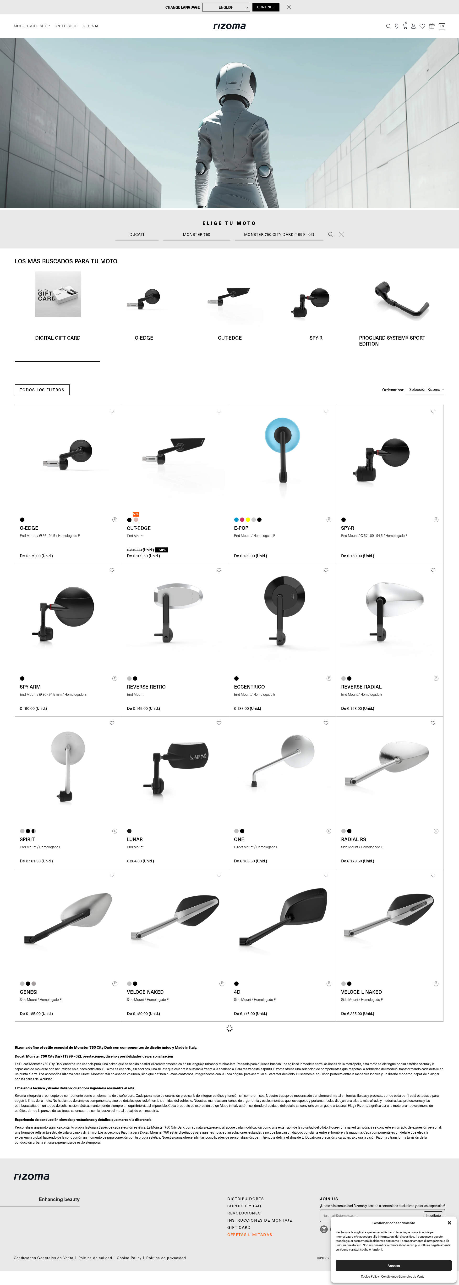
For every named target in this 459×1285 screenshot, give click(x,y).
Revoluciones (244, 1213)
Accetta (394, 1265)
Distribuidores (245, 1199)
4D (237, 991)
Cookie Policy (370, 1276)
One (239, 839)
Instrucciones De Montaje (259, 1220)
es (442, 26)
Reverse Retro (146, 686)
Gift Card (239, 1227)
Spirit (27, 839)
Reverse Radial (361, 686)
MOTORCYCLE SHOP (32, 26)
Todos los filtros (42, 389)
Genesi (29, 991)
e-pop (241, 527)
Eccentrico (249, 686)
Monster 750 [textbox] (196, 234)
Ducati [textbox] (137, 234)
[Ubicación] (396, 26)
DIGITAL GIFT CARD (58, 337)
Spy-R (316, 337)
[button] (449, 1222)
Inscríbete (433, 1216)
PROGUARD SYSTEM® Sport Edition (392, 340)
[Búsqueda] (388, 26)
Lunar (135, 839)
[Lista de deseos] (422, 26)
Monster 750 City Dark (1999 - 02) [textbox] (279, 234)
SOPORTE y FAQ (244, 1206)
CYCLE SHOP (66, 26)
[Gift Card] (432, 26)
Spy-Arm (30, 686)
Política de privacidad (166, 1257)
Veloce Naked (145, 991)
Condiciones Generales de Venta (402, 1276)
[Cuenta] (413, 26)
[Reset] (341, 235)
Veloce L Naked (361, 991)
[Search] (330, 235)
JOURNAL (90, 26)
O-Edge (144, 337)
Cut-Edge (230, 337)
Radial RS (353, 839)
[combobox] (136, 235)
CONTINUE (266, 7)
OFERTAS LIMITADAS (249, 1235)
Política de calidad (95, 1257)
